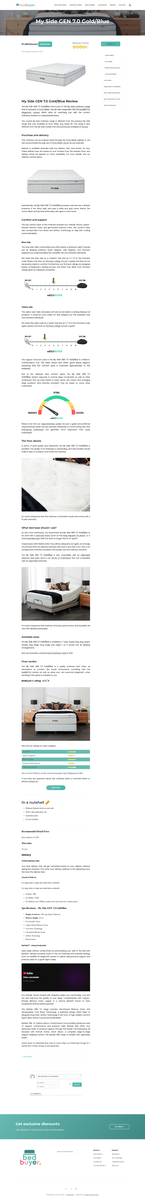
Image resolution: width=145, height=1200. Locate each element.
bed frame (28, 544)
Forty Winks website (75, 140)
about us (115, 1165)
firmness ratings (53, 261)
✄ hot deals (108, 62)
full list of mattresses (61, 558)
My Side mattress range (78, 106)
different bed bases (39, 628)
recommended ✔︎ (100, 1165)
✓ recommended (110, 74)
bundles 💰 (98, 1162)
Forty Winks (44, 109)
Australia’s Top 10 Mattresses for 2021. (69, 773)
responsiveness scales (51, 424)
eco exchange (117, 1158)
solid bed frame (43, 535)
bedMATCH (26, 672)
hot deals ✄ (98, 1158)
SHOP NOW (55, 788)
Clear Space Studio (91, 1195)
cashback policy (118, 1162)
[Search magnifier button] (130, 5)
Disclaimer (70, 1195)
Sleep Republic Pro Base (73, 535)
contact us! (33, 781)
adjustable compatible (112, 87)
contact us (110, 44)
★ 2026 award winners (112, 68)
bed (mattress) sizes (57, 653)
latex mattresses (110, 105)
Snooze (84, 127)
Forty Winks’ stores (60, 143)
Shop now (45, 44)
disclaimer (115, 1154)
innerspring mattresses (33, 429)
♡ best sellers (109, 55)
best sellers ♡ (99, 1154)
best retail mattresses (112, 93)
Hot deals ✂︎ (119, 1127)
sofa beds (107, 80)
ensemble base (33, 538)
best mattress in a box (112, 99)
